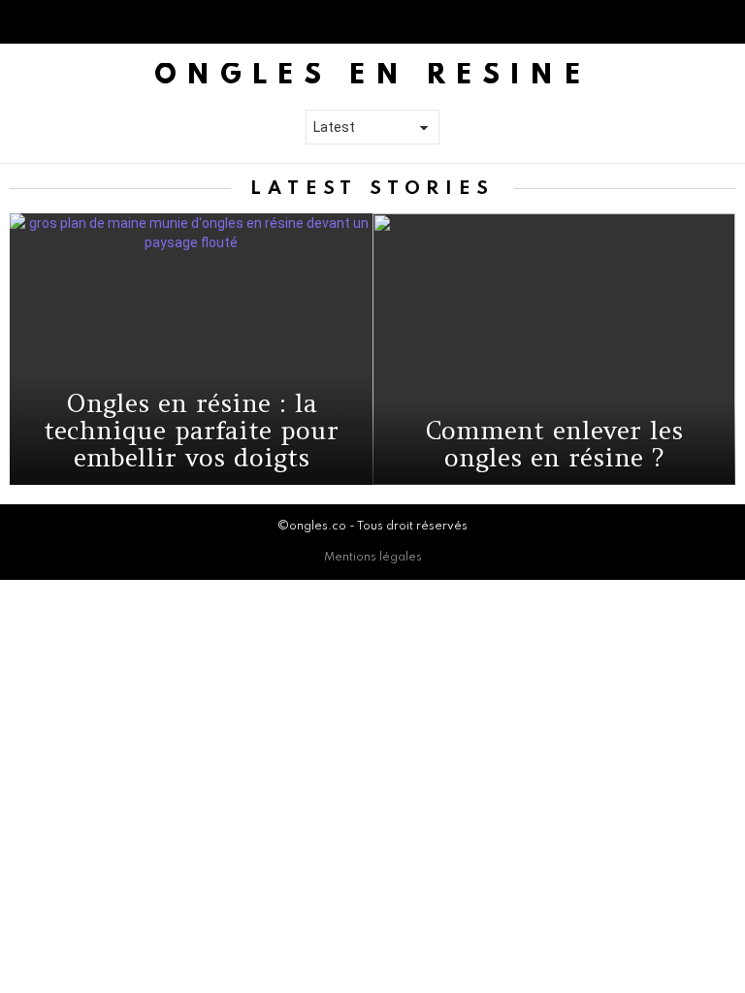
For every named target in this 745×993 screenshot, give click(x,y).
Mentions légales (373, 557)
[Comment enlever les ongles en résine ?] (553, 349)
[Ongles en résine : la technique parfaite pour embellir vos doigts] (191, 349)
